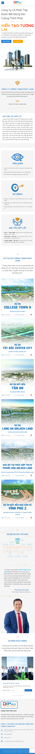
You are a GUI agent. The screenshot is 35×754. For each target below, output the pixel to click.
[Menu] (2, 3)
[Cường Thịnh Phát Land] (17, 3)
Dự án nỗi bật (20, 314)
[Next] (33, 674)
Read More (28, 690)
